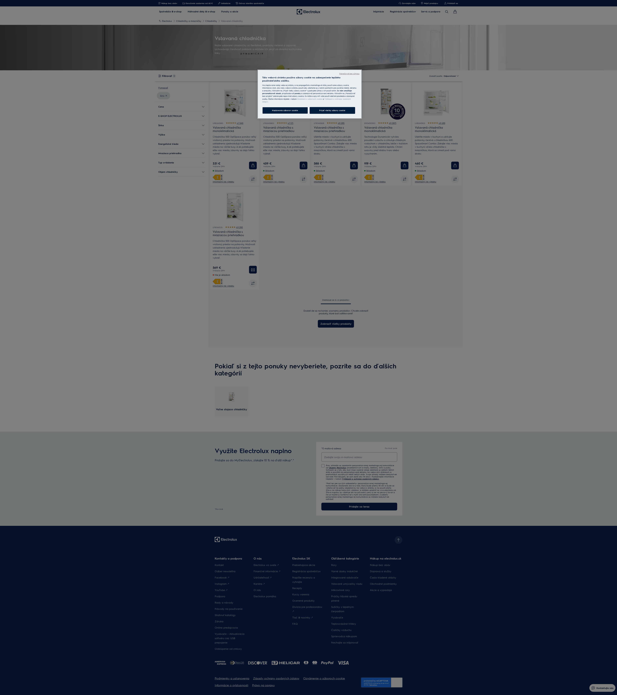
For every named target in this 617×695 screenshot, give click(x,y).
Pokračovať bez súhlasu (349, 74)
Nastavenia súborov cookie (285, 110)
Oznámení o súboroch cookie (309, 99)
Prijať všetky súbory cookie (332, 110)
